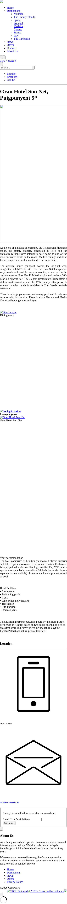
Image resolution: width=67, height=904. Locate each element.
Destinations (13, 10)
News (10, 41)
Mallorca (18, 13)
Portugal (18, 23)
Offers (10, 44)
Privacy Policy (15, 881)
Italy (16, 35)
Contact (11, 48)
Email (6, 819)
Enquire (11, 73)
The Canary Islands (24, 17)
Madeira (18, 26)
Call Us (11, 79)
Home (10, 7)
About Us (12, 51)
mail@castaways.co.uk (9, 802)
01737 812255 (8, 60)
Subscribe (9, 823)
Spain (17, 20)
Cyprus (18, 29)
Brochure (12, 76)
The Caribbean (22, 38)
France (17, 32)
